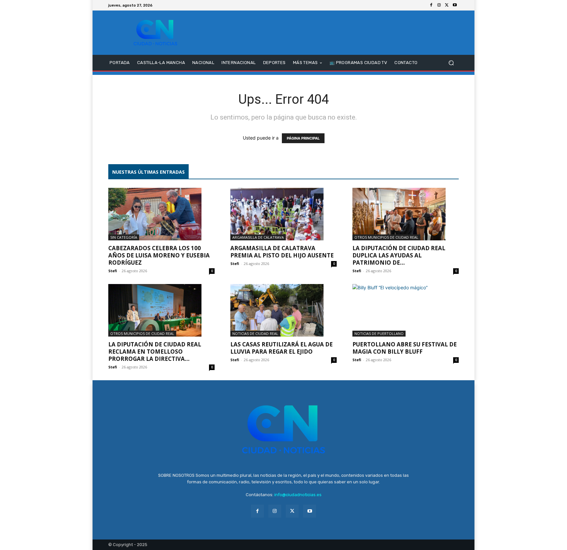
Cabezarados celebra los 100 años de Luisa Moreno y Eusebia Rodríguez (159, 255)
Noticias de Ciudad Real (255, 333)
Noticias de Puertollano (379, 333)
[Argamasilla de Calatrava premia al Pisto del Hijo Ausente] (283, 214)
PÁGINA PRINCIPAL (303, 138)
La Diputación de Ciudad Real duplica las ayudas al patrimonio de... (398, 255)
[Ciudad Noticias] (155, 32)
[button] (451, 63)
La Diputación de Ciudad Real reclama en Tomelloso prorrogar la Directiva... (154, 352)
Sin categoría (123, 237)
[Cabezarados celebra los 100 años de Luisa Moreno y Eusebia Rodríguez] (161, 214)
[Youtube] (455, 5)
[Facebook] (431, 5)
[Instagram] (439, 5)
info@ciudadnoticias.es (298, 494)
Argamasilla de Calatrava (258, 237)
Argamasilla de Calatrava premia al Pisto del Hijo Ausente (282, 251)
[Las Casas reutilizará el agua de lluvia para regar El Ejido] (283, 310)
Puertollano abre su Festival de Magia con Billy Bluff (404, 348)
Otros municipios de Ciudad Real (386, 237)
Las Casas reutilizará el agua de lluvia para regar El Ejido (281, 348)
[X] (447, 5)
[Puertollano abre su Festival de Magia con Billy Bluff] (405, 310)
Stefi (112, 270)
